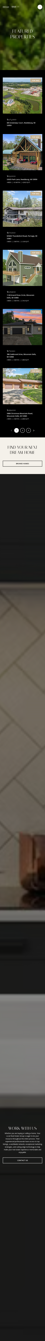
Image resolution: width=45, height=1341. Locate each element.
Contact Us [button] (22, 1160)
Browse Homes (22, 463)
